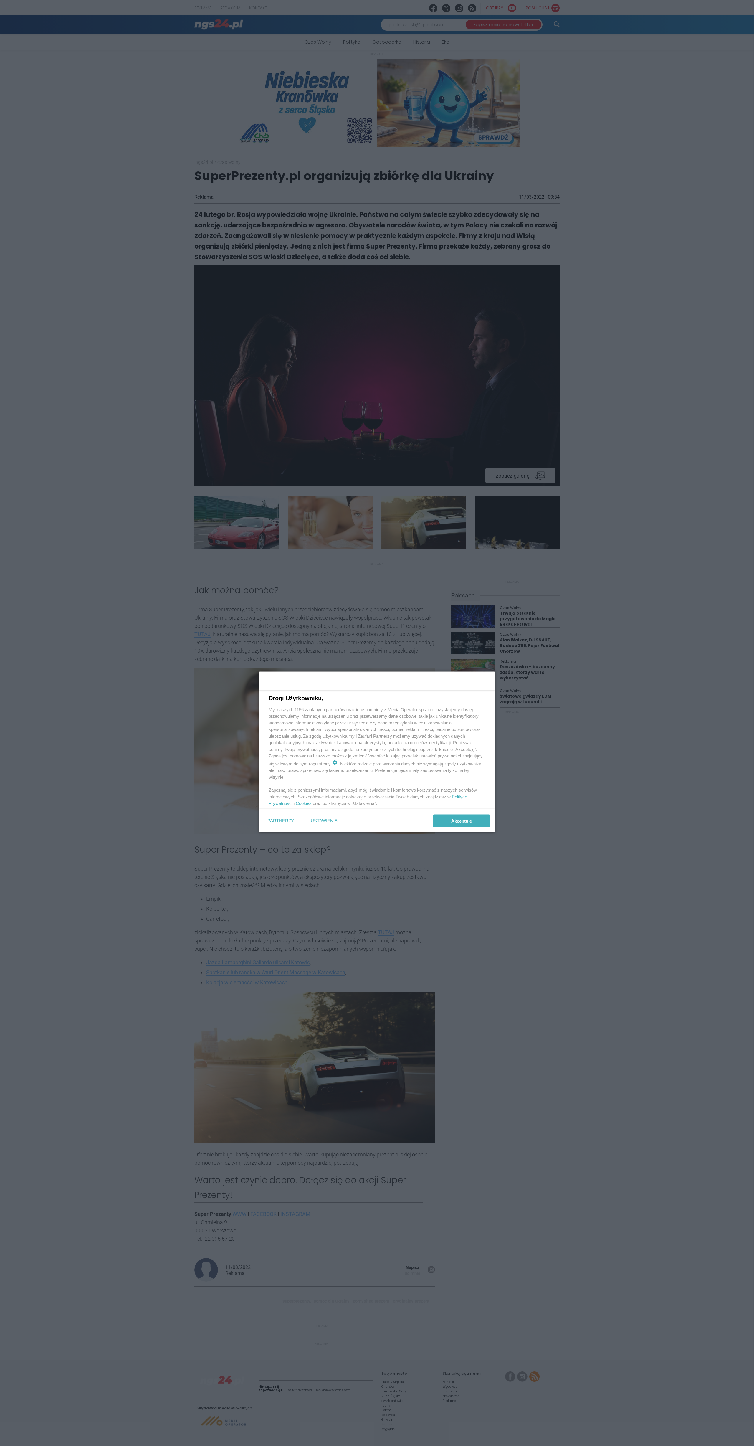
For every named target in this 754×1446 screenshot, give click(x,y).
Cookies (304, 803)
